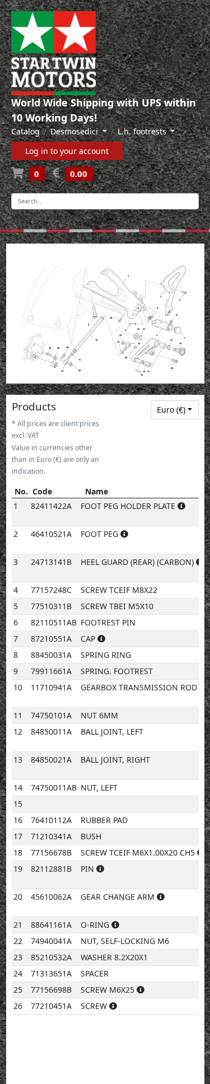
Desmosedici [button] (75, 131)
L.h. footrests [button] (143, 131)
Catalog (25, 131)
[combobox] (175, 409)
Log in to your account (67, 151)
